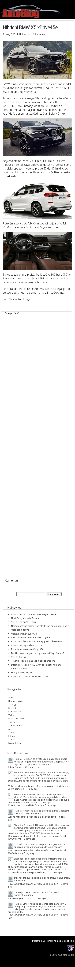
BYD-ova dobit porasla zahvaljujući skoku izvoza (36, 641)
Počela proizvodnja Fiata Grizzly (25, 805)
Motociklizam (15, 743)
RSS (43, 940)
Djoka (19, 758)
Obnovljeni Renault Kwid (24, 633)
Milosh (19, 844)
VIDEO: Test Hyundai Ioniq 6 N (26, 645)
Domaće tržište (16, 701)
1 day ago (32, 788)
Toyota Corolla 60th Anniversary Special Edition (33, 883)
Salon (11, 732)
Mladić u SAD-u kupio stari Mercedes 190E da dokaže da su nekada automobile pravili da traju (37, 871)
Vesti (11, 697)
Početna (36, 940)
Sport (11, 739)
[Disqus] (37, 438)
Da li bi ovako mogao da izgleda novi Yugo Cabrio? (37, 653)
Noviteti (28, 34)
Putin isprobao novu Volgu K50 (27, 649)
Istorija (12, 736)
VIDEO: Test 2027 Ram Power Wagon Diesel (33, 614)
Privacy (49, 940)
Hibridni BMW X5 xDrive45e (30, 27)
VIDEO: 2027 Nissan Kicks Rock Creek (30, 676)
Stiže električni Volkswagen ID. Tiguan (31, 637)
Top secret (14, 721)
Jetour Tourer (15, 767)
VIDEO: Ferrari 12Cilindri (23, 621)
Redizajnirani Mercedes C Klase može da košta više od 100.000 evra (37, 837)
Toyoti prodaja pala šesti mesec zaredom (33, 660)
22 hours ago (32, 767)
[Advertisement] (37, 358)
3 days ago (51, 805)
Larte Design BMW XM (19, 898)
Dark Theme (68, 940)
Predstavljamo (16, 718)
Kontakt (57, 940)
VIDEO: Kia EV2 (18, 656)
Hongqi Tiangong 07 (21, 672)
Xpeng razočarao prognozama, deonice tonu (32, 816)
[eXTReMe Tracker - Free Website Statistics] (70, 951)
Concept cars (15, 711)
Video (11, 715)
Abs (10, 729)
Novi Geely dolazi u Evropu (25, 618)
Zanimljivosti (15, 725)
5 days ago (56, 872)
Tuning (12, 704)
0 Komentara (39, 34)
